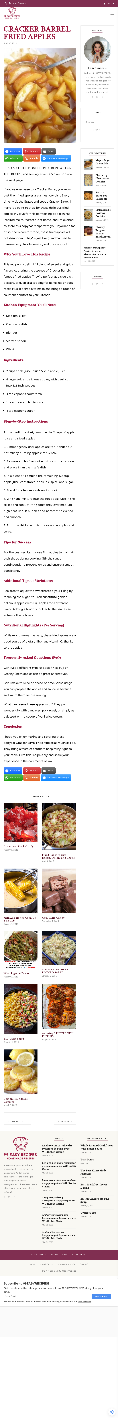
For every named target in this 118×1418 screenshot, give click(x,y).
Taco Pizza (87, 1159)
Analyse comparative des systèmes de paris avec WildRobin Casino (57, 1148)
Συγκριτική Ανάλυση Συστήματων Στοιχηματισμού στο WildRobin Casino (58, 1200)
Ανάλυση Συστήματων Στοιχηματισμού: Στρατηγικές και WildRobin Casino (59, 1235)
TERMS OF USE (46, 1264)
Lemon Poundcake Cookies (16, 1100)
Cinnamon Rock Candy (19, 846)
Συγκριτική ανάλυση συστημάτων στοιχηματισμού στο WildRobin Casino (59, 1166)
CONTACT (84, 1264)
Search (97, 130)
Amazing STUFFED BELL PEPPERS (58, 1035)
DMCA (32, 1264)
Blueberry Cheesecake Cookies (102, 178)
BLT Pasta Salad (14, 1038)
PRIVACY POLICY (66, 1264)
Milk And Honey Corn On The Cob (20, 919)
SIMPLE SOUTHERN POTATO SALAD (55, 971)
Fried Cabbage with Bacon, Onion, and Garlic (58, 856)
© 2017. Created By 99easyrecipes (59, 1270)
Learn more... (97, 68)
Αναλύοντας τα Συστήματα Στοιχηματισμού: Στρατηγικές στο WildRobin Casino (59, 1218)
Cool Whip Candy (53, 917)
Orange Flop (88, 1212)
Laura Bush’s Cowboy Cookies (103, 213)
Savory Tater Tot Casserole (101, 195)
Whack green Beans (16, 973)
